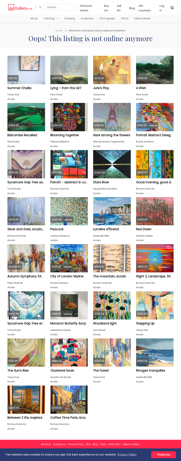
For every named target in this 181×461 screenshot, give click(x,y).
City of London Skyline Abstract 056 (77, 276)
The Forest (101, 370)
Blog (132, 8)
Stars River (101, 182)
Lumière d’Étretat (106, 229)
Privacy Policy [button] (127, 454)
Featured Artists (86, 8)
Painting (50, 18)
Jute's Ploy (101, 88)
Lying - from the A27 (65, 88)
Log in (162, 8)
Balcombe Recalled (22, 135)
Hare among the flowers (111, 135)
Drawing (70, 18)
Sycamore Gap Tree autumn (29, 182)
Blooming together (64, 135)
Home (59, 30)
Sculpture (87, 18)
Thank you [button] (163, 454)
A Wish (141, 88)
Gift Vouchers (144, 8)
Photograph (107, 18)
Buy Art (106, 8)
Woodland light (105, 323)
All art (34, 18)
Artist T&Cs (114, 444)
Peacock (56, 229)
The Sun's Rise (18, 370)
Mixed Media (143, 18)
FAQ (88, 444)
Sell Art (119, 8)
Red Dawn (143, 229)
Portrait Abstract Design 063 (157, 135)
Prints (125, 18)
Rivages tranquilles (150, 370)
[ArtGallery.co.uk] (20, 7)
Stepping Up (145, 323)
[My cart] (172, 7)
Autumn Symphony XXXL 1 (26, 276)
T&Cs (103, 444)
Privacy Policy (75, 444)
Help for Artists (131, 444)
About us (46, 444)
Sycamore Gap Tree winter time (31, 323)
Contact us (59, 444)
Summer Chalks (19, 88)
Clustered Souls (62, 370)
